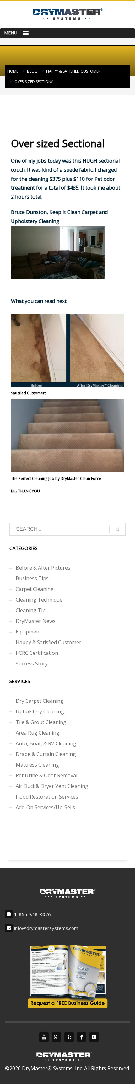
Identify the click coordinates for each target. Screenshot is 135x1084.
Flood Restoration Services (47, 796)
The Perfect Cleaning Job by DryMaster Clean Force (56, 478)
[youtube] (44, 1037)
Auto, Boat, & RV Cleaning (46, 743)
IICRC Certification (37, 652)
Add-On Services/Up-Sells (45, 807)
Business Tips (32, 578)
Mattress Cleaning (37, 764)
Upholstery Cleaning (40, 711)
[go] (117, 529)
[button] (67, 33)
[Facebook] (81, 1037)
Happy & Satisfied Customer (48, 642)
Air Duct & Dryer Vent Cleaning (52, 786)
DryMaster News (36, 621)
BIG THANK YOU (25, 491)
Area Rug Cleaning (37, 732)
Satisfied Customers (28, 393)
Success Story (32, 663)
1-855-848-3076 (32, 914)
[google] (56, 1037)
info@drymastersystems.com (46, 928)
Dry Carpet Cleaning (39, 700)
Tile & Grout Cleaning (41, 722)
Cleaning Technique (39, 599)
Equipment (28, 631)
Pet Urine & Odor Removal (46, 775)
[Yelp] (69, 1037)
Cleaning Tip (31, 610)
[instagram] (94, 1037)
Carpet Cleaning (35, 589)
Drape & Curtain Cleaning (46, 754)
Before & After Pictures (43, 567)
